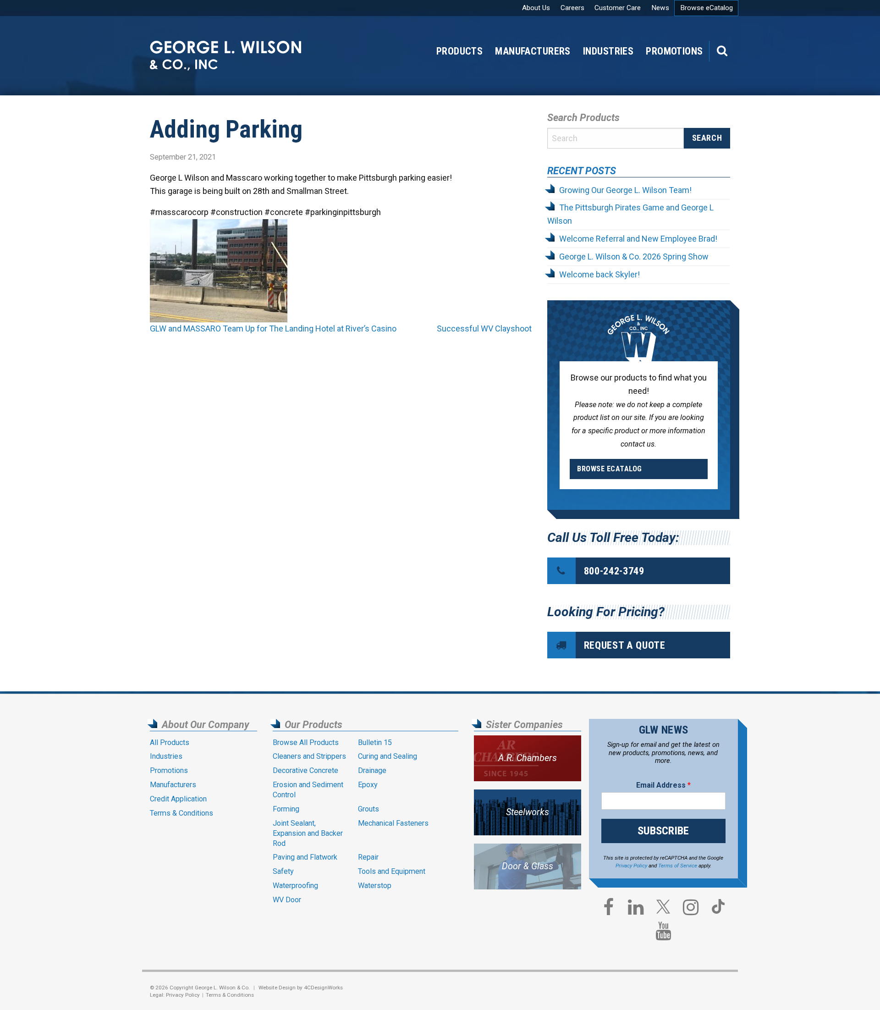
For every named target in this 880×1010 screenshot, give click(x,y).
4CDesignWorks (323, 987)
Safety (283, 871)
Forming (286, 809)
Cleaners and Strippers (309, 756)
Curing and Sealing (387, 756)
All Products (169, 742)
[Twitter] (663, 910)
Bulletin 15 (375, 742)
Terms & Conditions (181, 813)
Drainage (372, 770)
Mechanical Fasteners (393, 823)
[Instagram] (690, 909)
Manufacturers (533, 51)
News (660, 8)
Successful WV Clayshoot (484, 328)
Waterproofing (295, 885)
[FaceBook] (608, 909)
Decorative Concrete (305, 770)
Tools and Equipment (391, 871)
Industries (608, 51)
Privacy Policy (631, 865)
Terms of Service (677, 865)
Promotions (674, 51)
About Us (536, 8)
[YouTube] (663, 933)
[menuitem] (674, 51)
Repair (368, 857)
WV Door (287, 899)
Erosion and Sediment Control (308, 789)
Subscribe (663, 830)
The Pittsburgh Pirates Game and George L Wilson (630, 214)
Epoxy (368, 784)
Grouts (368, 809)
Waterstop (374, 885)
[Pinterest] (718, 910)
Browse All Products (306, 742)
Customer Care (617, 8)
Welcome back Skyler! (599, 274)
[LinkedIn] (635, 909)
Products (459, 51)
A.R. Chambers (527, 758)
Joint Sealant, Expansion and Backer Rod (308, 833)
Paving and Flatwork (305, 857)
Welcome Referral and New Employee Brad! (638, 238)
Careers (572, 8)
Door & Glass (527, 866)
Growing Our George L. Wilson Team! (625, 190)
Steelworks (527, 812)
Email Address (663, 785)
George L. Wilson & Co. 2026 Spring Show (634, 256)
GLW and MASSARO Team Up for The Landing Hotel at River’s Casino (273, 328)
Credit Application (178, 799)
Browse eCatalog (706, 8)
